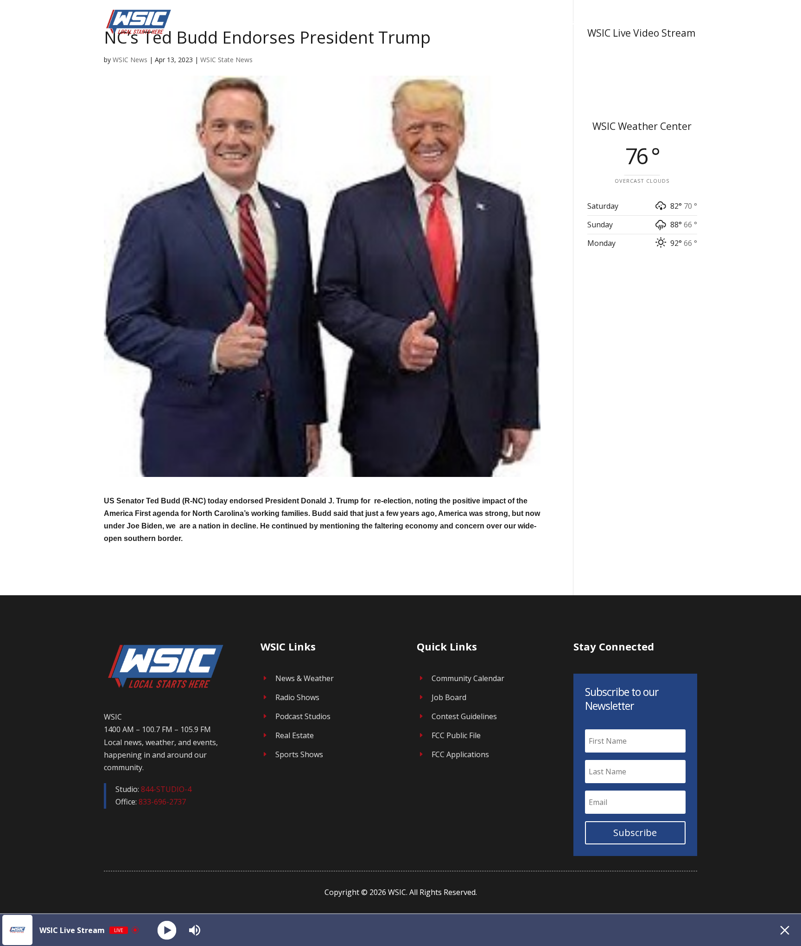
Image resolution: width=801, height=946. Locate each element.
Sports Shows (299, 754)
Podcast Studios (303, 716)
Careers (611, 22)
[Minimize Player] (785, 930)
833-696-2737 (162, 802)
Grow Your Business (542, 22)
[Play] (167, 930)
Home (442, 22)
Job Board (449, 697)
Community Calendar (468, 678)
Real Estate (294, 735)
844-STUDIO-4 (166, 789)
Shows (474, 22)
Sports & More (662, 22)
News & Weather (304, 678)
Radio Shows (297, 697)
